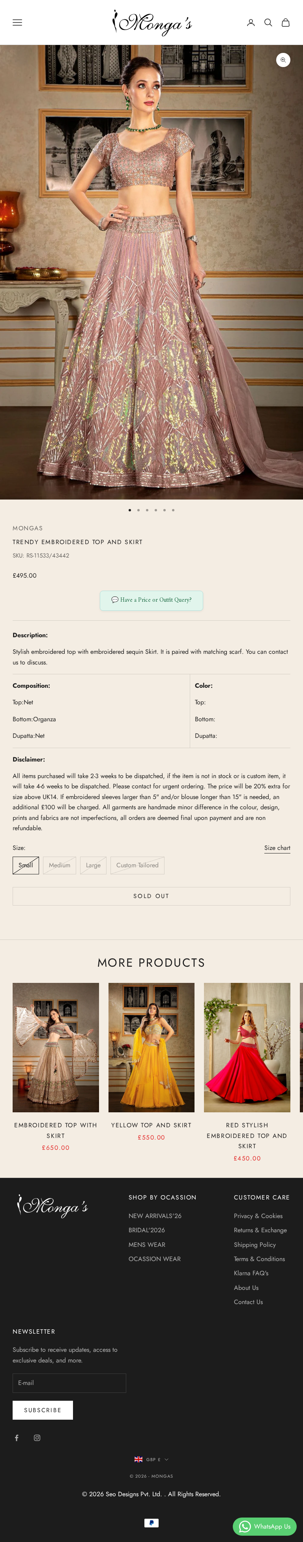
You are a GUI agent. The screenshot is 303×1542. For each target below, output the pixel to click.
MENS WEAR (147, 1244)
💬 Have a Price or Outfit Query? (151, 600)
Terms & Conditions (259, 1258)
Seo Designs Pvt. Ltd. (135, 1494)
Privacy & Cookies (258, 1215)
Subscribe (43, 1410)
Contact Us (248, 1301)
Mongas (28, 528)
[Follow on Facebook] (17, 1438)
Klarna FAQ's (251, 1273)
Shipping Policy (255, 1244)
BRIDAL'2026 (147, 1230)
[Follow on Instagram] (37, 1438)
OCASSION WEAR (155, 1258)
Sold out (151, 896)
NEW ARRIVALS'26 (155, 1215)
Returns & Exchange (260, 1230)
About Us (246, 1287)
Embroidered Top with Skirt (55, 1130)
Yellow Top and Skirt (151, 1125)
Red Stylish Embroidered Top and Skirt (247, 1136)
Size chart (277, 847)
